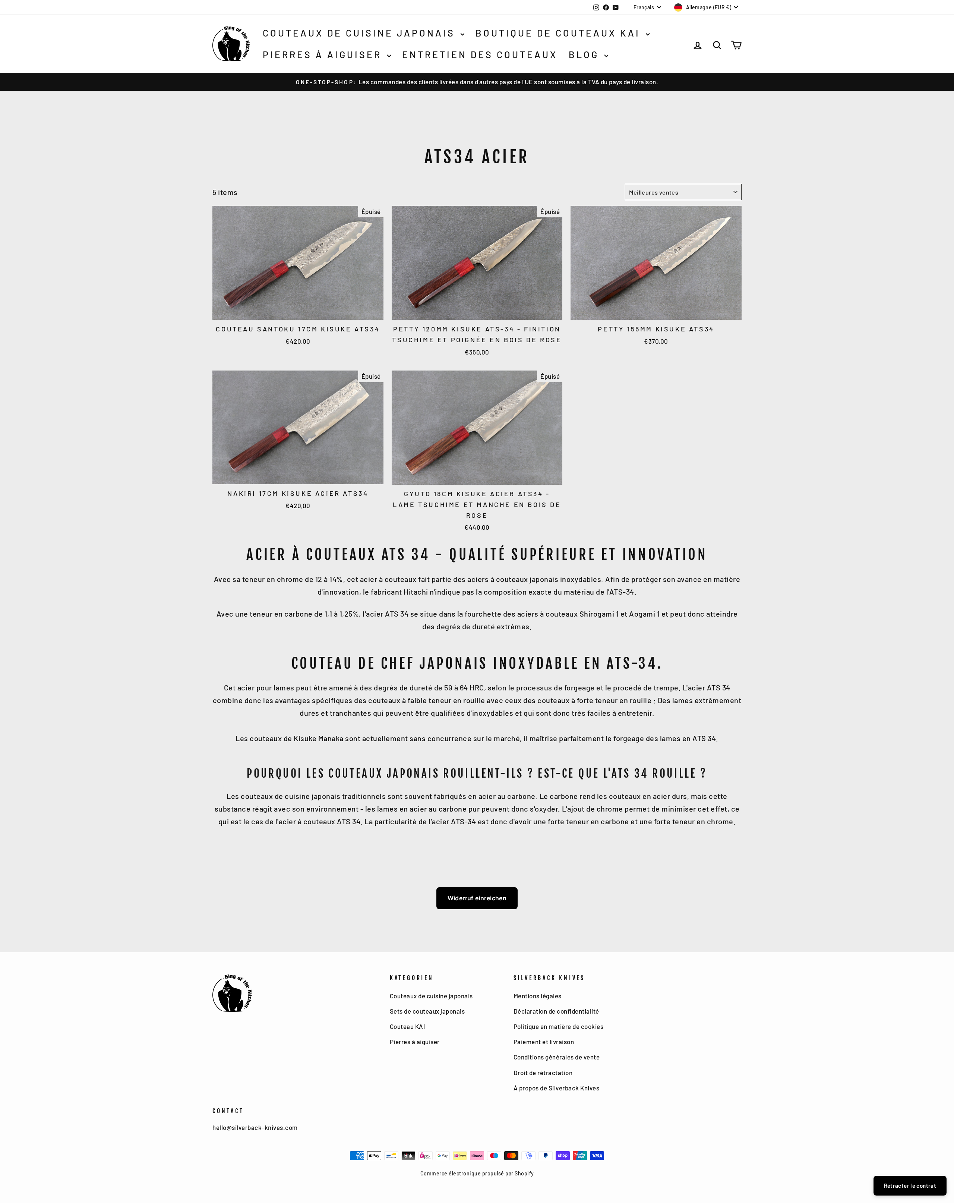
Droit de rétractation (543, 1072)
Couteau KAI (407, 1026)
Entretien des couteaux (479, 54)
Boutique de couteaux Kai (560, 32)
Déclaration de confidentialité (556, 1011)
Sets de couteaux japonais (427, 1011)
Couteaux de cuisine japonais (361, 32)
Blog (586, 54)
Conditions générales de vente (557, 1057)
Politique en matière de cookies (559, 1026)
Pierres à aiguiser (324, 54)
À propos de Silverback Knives (557, 1088)
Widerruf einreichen (477, 898)
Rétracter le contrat (910, 1185)
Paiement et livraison (544, 1041)
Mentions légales (538, 995)
